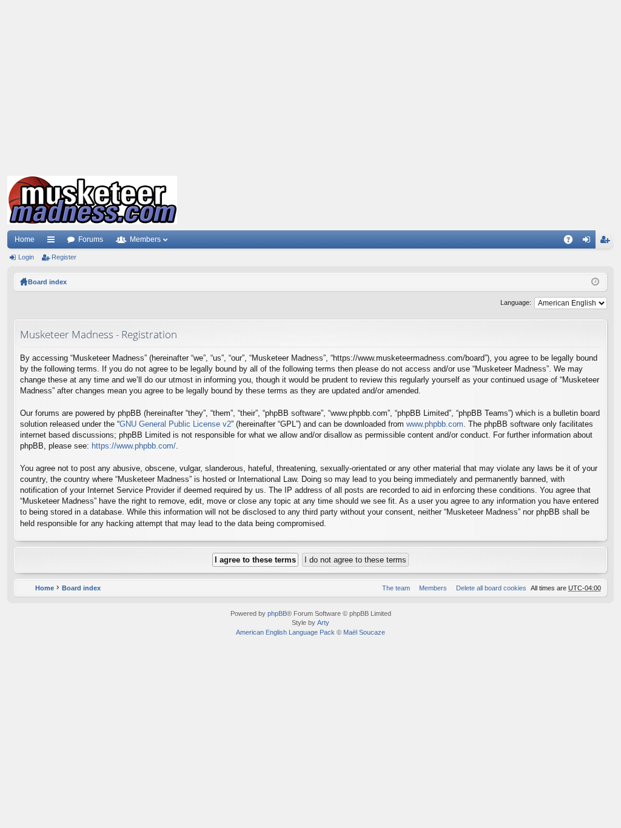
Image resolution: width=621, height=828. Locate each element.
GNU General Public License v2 (175, 424)
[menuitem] (488, 588)
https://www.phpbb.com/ (134, 445)
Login (26, 257)
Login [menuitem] (589, 242)
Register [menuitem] (607, 242)
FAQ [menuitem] (572, 242)
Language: (515, 302)
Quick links (53, 242)
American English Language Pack (285, 632)
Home (25, 239)
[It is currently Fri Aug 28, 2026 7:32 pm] (595, 281)
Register (64, 257)
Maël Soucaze (364, 632)
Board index (47, 281)
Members (145, 239)
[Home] (92, 200)
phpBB (277, 613)
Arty (323, 622)
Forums (90, 239)
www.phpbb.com (434, 424)
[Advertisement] (310, 85)
